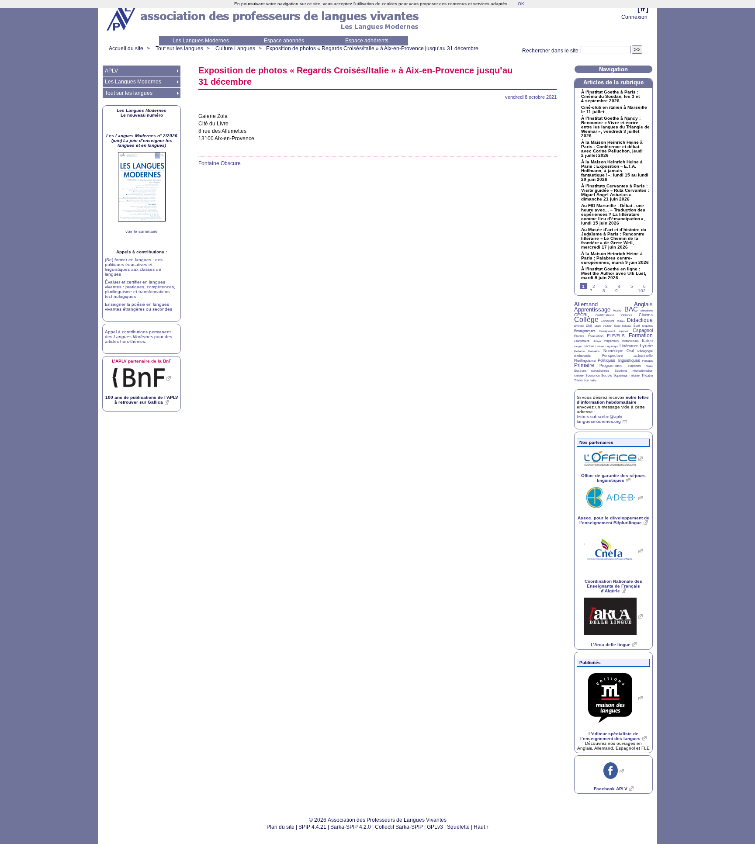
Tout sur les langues (179, 48)
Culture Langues (235, 48)
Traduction (581, 380)
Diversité (579, 326)
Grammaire (581, 340)
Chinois (626, 315)
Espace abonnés (284, 41)
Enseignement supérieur (614, 331)
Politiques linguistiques (619, 360)
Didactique (640, 320)
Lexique (600, 346)
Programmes (611, 365)
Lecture (589, 346)
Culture (621, 321)
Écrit (637, 325)
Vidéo (593, 380)
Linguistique (612, 346)
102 (642, 290)
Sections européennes (592, 370)
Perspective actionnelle (627, 355)
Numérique (613, 351)
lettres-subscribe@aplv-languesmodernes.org (600, 419)
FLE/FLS (616, 335)
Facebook (610, 788)
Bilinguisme (647, 310)
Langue (578, 346)
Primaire (584, 365)
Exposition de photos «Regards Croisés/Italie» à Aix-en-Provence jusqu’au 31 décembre (372, 48)
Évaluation (595, 336)
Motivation (593, 351)
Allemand (586, 304)
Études (579, 336)
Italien (647, 341)
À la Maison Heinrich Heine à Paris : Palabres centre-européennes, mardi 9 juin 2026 (615, 258)
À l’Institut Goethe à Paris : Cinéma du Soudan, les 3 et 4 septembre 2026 (610, 96)
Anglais (643, 304)
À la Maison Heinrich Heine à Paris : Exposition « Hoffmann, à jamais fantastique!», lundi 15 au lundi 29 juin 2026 (614, 171)
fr (643, 9)
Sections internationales (634, 370)
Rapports (634, 365)
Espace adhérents (366, 41)
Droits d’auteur (603, 326)
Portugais (647, 361)
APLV (111, 71)
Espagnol (643, 330)
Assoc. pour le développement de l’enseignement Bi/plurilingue (613, 520)
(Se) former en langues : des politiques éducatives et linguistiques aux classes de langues (134, 267)
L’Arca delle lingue (610, 644)
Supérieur (620, 375)
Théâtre (647, 375)
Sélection (579, 375)
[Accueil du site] (122, 17)
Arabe (617, 310)
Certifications (605, 315)
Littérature (629, 346)
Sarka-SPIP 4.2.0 (350, 827)
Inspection (611, 340)
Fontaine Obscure (219, 163)
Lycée (646, 345)
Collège (586, 319)
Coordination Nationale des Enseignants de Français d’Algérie (613, 586)
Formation (641, 335)
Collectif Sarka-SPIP (399, 827)
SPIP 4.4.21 (312, 827)
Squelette (458, 827)
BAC (631, 309)
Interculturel (630, 340)
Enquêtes (647, 326)
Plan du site (280, 827)
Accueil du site (126, 48)
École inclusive (622, 326)
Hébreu (597, 341)
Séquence (592, 375)
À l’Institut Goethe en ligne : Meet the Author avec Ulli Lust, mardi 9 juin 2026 (613, 273)
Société (606, 375)
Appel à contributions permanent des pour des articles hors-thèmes (138, 336)
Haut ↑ (481, 827)
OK (521, 3)
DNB (589, 325)
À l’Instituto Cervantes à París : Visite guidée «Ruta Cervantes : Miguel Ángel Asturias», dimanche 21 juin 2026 (615, 192)
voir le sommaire (141, 231)
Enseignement (584, 331)
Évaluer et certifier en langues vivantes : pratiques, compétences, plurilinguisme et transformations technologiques (140, 289)
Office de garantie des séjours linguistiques (613, 478)
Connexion (634, 17)
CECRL (581, 314)
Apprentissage (592, 309)
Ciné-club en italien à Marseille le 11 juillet (614, 109)
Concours (607, 320)
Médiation (579, 351)
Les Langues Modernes (201, 41)
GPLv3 (435, 827)
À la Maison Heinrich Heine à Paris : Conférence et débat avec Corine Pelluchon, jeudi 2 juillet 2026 (612, 149)
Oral (630, 351)
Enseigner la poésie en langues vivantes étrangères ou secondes (138, 306)
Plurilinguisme (585, 361)
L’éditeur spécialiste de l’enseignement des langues (610, 736)
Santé (649, 366)
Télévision (634, 375)
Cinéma (646, 315)
